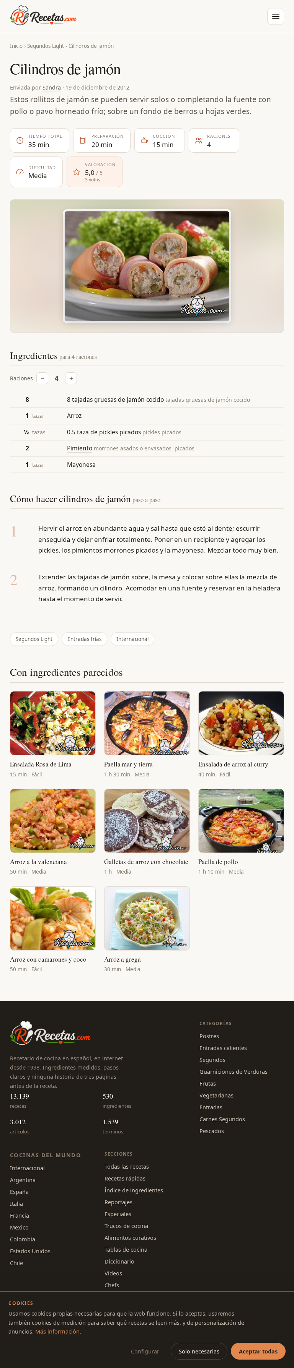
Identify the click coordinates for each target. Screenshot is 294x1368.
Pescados (211, 1131)
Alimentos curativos (130, 1237)
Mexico (19, 1227)
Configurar (145, 1351)
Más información (57, 1331)
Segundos (212, 1059)
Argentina (23, 1180)
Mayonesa (81, 464)
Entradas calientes (223, 1048)
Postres (209, 1036)
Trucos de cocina (126, 1225)
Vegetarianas (216, 1095)
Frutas (207, 1083)
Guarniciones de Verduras (233, 1071)
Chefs (112, 1285)
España (19, 1191)
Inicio (16, 45)
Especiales (118, 1214)
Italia (16, 1203)
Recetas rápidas (125, 1178)
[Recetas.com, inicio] (43, 16)
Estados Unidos (30, 1251)
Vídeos (113, 1273)
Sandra (51, 87)
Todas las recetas (127, 1166)
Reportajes (118, 1202)
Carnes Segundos (222, 1119)
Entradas (210, 1107)
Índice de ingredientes (134, 1190)
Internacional (132, 639)
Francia (19, 1215)
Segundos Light (45, 45)
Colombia (22, 1239)
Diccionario (119, 1261)
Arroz (74, 415)
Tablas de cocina (126, 1249)
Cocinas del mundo (45, 1155)
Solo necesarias (199, 1351)
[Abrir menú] (275, 16)
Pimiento (79, 448)
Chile (16, 1263)
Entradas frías (84, 639)
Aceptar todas (258, 1351)
